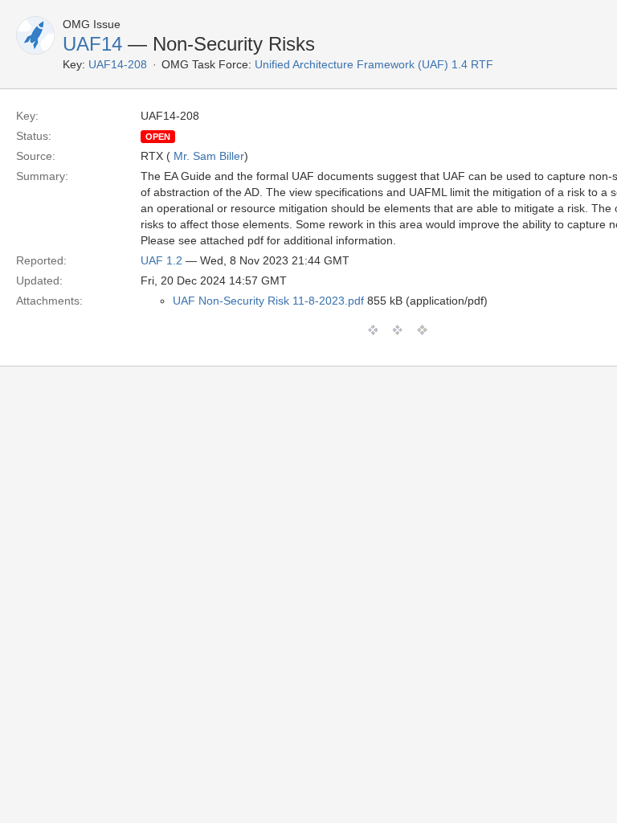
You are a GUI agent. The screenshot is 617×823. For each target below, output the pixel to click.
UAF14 (92, 44)
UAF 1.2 (161, 260)
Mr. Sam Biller (209, 155)
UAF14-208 (117, 64)
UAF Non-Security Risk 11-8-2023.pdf (268, 300)
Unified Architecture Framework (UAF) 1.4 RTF (374, 64)
